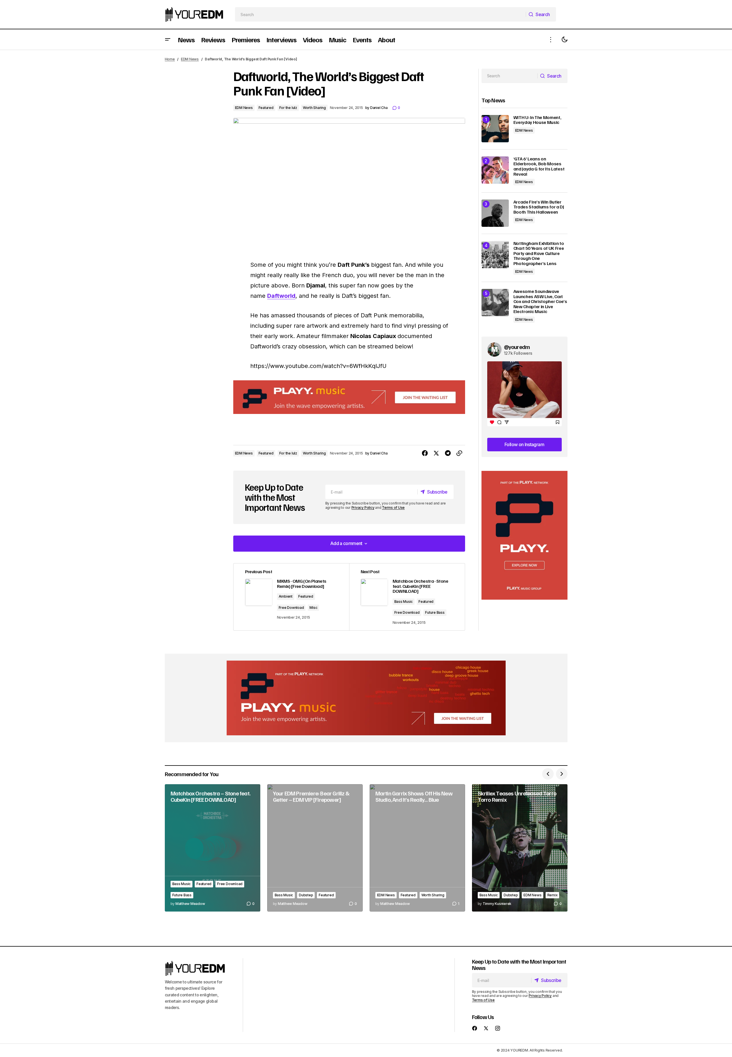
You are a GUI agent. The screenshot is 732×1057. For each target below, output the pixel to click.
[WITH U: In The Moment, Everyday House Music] (495, 128)
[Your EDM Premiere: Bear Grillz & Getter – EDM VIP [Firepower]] (315, 848)
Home (170, 59)
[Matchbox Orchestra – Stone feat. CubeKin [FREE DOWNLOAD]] (212, 848)
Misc (313, 607)
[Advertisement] (524, 535)
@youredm (517, 346)
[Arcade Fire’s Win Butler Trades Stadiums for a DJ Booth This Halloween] (495, 213)
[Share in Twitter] (436, 453)
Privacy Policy (362, 507)
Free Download (291, 607)
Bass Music (403, 601)
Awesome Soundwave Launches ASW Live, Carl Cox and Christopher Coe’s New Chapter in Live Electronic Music (540, 301)
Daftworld (281, 295)
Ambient (286, 596)
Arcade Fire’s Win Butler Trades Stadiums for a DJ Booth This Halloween (538, 207)
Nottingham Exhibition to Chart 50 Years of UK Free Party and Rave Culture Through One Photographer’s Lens (538, 253)
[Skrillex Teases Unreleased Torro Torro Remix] (519, 848)
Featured (266, 107)
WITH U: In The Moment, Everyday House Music (537, 120)
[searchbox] (380, 14)
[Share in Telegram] (448, 453)
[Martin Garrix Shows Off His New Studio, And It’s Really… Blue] (417, 848)
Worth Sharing (314, 107)
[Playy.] (366, 698)
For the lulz (288, 107)
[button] (168, 39)
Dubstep (306, 895)
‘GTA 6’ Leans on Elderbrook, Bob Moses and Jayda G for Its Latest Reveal (539, 166)
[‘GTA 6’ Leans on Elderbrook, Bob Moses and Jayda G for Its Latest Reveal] (495, 170)
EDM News (190, 59)
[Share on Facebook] (425, 453)
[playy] (349, 397)
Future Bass (434, 612)
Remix (552, 895)
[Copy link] (459, 453)
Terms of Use (393, 507)
